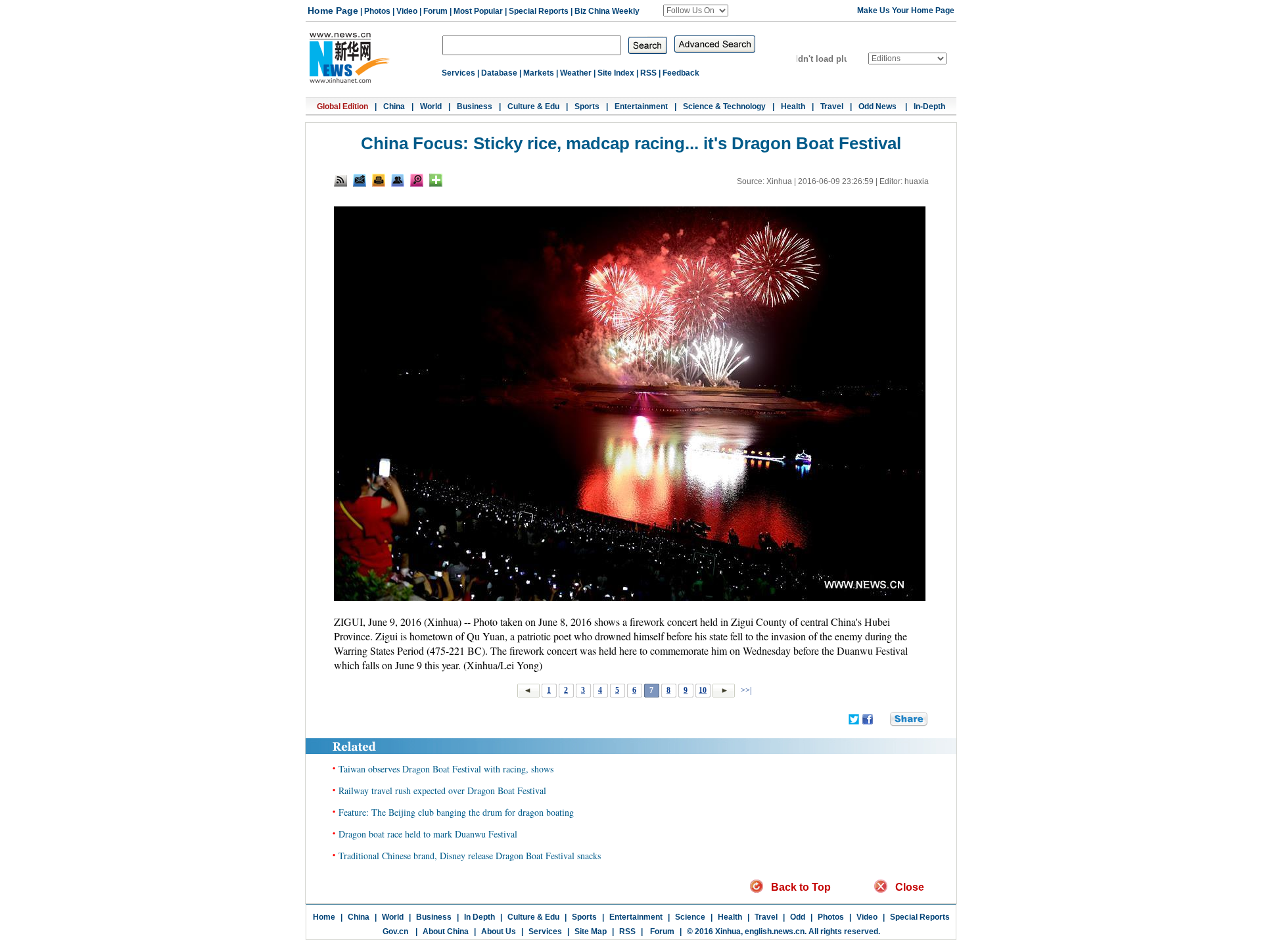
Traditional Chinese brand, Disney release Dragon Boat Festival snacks (470, 855)
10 (703, 690)
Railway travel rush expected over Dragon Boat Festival (442, 790)
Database (499, 73)
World (431, 106)
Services (458, 73)
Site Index (615, 73)
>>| (745, 690)
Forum (435, 11)
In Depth (479, 917)
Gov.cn (395, 931)
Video (406, 11)
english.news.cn (775, 931)
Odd (797, 917)
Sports (586, 106)
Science (690, 917)
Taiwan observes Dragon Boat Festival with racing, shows (446, 769)
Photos (377, 11)
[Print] (378, 180)
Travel (831, 106)
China (394, 106)
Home (324, 917)
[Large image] (416, 180)
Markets (538, 73)
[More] (435, 180)
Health (793, 106)
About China (446, 931)
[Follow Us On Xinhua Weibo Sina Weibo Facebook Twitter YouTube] (695, 10)
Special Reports (539, 11)
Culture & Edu (533, 106)
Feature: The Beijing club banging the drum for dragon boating (456, 812)
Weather (576, 73)
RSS (648, 73)
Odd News (878, 106)
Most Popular (478, 11)
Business (474, 106)
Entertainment (641, 106)
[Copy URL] (397, 180)
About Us (498, 931)
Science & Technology (724, 106)
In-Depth (929, 106)
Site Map (590, 931)
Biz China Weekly (607, 11)
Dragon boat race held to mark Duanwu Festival (428, 834)
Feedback (681, 73)
